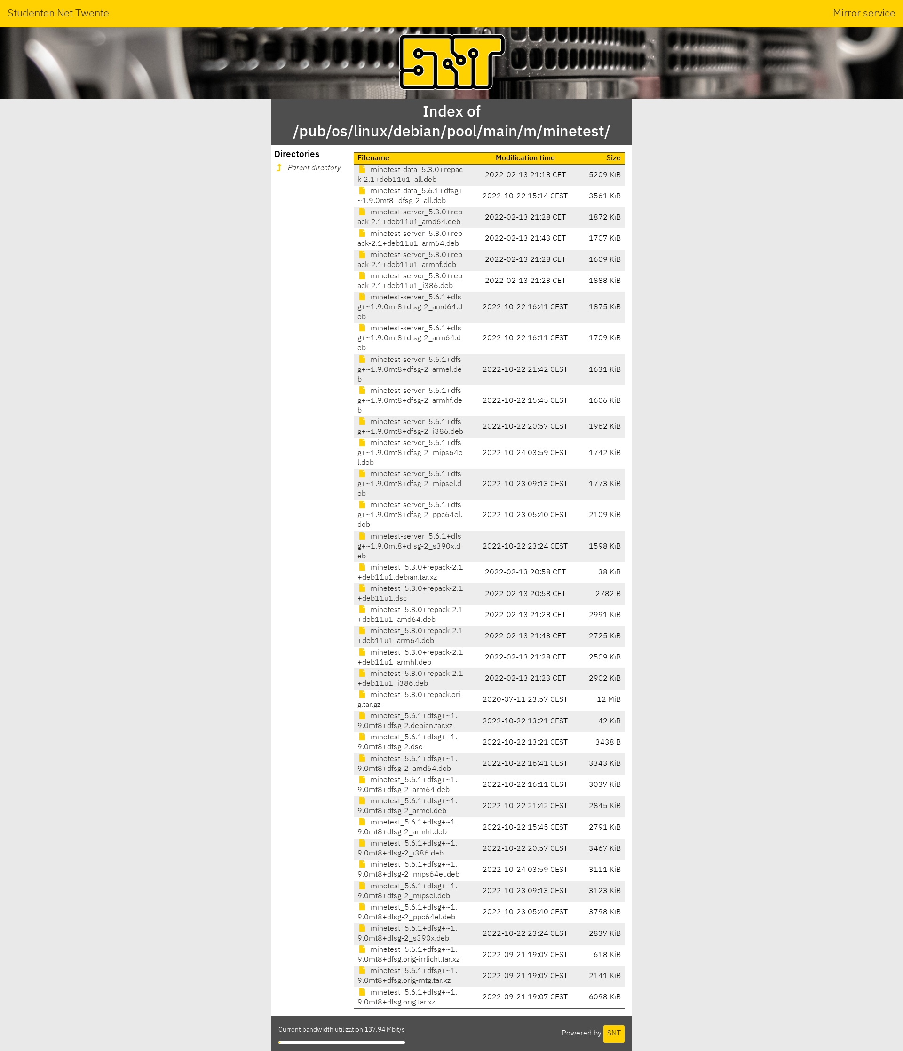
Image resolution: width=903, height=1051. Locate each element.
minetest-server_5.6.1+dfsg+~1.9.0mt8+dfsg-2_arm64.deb (409, 338)
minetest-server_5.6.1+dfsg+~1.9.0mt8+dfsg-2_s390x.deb (409, 546)
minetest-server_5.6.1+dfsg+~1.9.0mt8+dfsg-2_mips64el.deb (410, 453)
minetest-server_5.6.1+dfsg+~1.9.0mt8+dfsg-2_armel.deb (409, 370)
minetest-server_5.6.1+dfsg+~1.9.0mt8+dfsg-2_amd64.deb (409, 307)
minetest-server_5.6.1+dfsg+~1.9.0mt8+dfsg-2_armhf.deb (409, 401)
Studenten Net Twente (58, 13)
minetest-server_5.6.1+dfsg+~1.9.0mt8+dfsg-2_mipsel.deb (409, 484)
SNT (614, 1033)
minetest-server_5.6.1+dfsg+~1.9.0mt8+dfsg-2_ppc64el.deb (409, 515)
